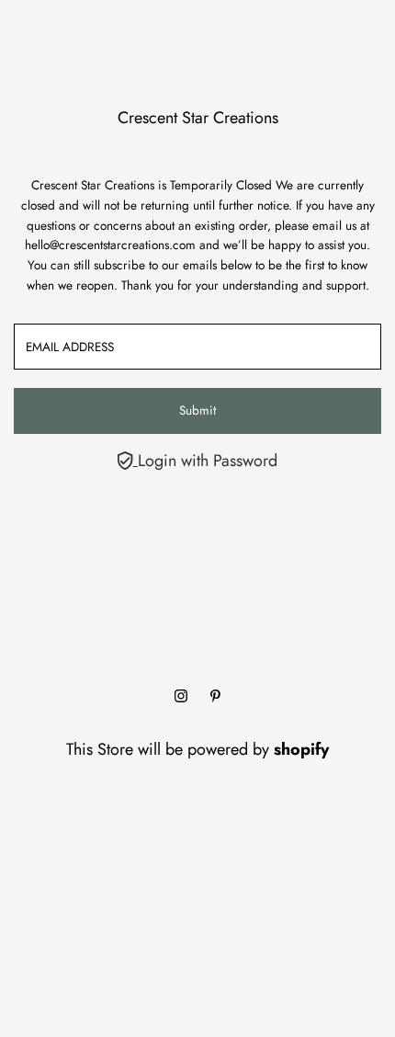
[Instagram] (181, 697)
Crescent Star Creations (198, 118)
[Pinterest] (215, 697)
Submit (197, 410)
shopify (301, 749)
